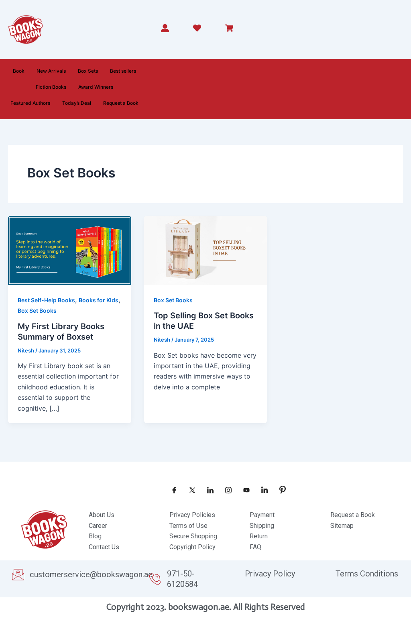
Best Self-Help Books (46, 300)
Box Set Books (37, 310)
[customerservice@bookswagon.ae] (18, 574)
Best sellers (123, 71)
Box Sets (88, 71)
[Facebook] (171, 490)
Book (18, 71)
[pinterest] (280, 490)
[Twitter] (189, 490)
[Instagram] (226, 490)
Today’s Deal (76, 103)
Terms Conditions (367, 573)
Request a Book (120, 103)
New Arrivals (51, 71)
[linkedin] (262, 490)
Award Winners (95, 87)
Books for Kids (98, 300)
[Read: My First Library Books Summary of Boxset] (69, 250)
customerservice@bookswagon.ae (91, 574)
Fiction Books (51, 87)
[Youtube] (244, 490)
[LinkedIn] (207, 490)
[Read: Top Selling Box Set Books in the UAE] (205, 250)
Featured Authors (30, 103)
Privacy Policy (270, 573)
